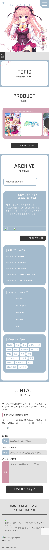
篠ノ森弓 (19, 319)
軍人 (24, 345)
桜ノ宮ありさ (21, 305)
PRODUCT (24, 506)
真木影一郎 (22, 262)
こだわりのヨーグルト (26, 274)
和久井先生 (22, 268)
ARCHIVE (18, 510)
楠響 (17, 326)
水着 (29, 354)
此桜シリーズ (34, 345)
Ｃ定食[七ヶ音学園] (26, 280)
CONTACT (30, 510)
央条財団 (24, 349)
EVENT (35, 506)
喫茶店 (10, 362)
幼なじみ (34, 349)
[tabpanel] (24, 210)
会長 (31, 358)
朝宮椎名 (19, 299)
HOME (13, 506)
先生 (16, 349)
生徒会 (24, 358)
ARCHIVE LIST (36, 238)
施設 (16, 354)
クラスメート (12, 358)
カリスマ (22, 367)
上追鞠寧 (21, 256)
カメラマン (20, 362)
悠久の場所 (11, 367)
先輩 (22, 354)
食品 (29, 362)
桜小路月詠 (20, 312)
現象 (17, 345)
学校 (9, 354)
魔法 (9, 349)
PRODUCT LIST (28, 145)
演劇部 (10, 345)
